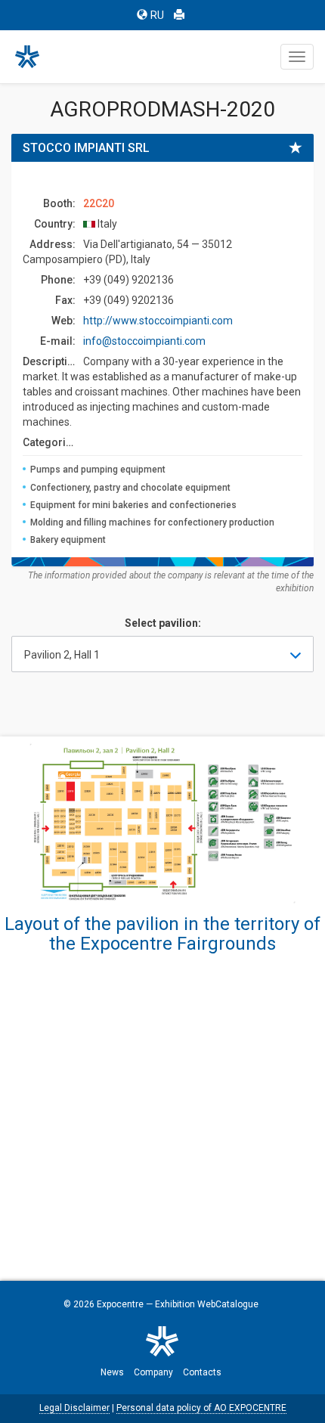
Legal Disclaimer (74, 1408)
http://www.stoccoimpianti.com (158, 321)
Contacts (202, 1372)
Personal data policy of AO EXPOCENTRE (201, 1408)
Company (153, 1372)
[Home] (34, 56)
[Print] (179, 15)
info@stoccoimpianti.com (144, 341)
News (112, 1372)
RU (157, 15)
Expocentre (120, 1304)
